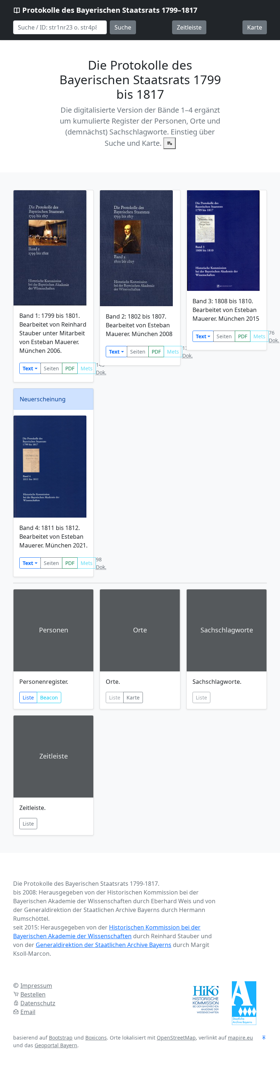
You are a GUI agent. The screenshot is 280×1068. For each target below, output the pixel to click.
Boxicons (96, 1037)
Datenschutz (37, 1003)
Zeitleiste (189, 27)
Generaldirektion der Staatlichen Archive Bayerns (103, 945)
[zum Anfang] (264, 1038)
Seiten (51, 368)
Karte (254, 27)
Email (27, 1012)
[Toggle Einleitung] (169, 143)
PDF (69, 368)
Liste (28, 697)
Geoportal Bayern (56, 1045)
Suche (122, 27)
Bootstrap (61, 1037)
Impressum (36, 986)
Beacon (49, 697)
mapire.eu (240, 1037)
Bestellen (33, 994)
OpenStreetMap (176, 1037)
